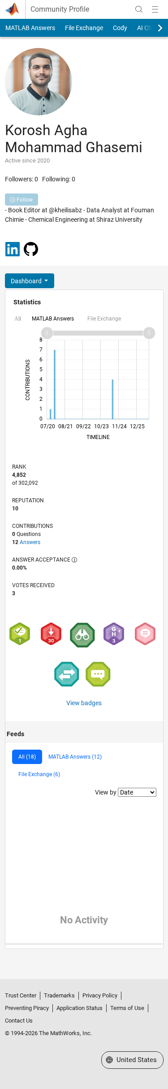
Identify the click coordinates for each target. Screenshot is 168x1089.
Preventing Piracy (27, 1008)
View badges (84, 703)
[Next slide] (152, 28)
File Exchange (84, 27)
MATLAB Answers (30, 27)
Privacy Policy (99, 995)
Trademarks (59, 995)
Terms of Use (127, 1008)
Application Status (79, 1008)
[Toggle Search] (138, 9)
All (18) (27, 757)
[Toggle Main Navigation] (155, 9)
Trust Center (20, 995)
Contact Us (19, 1020)
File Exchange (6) (39, 774)
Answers (30, 542)
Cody (120, 27)
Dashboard (27, 281)
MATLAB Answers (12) (75, 757)
